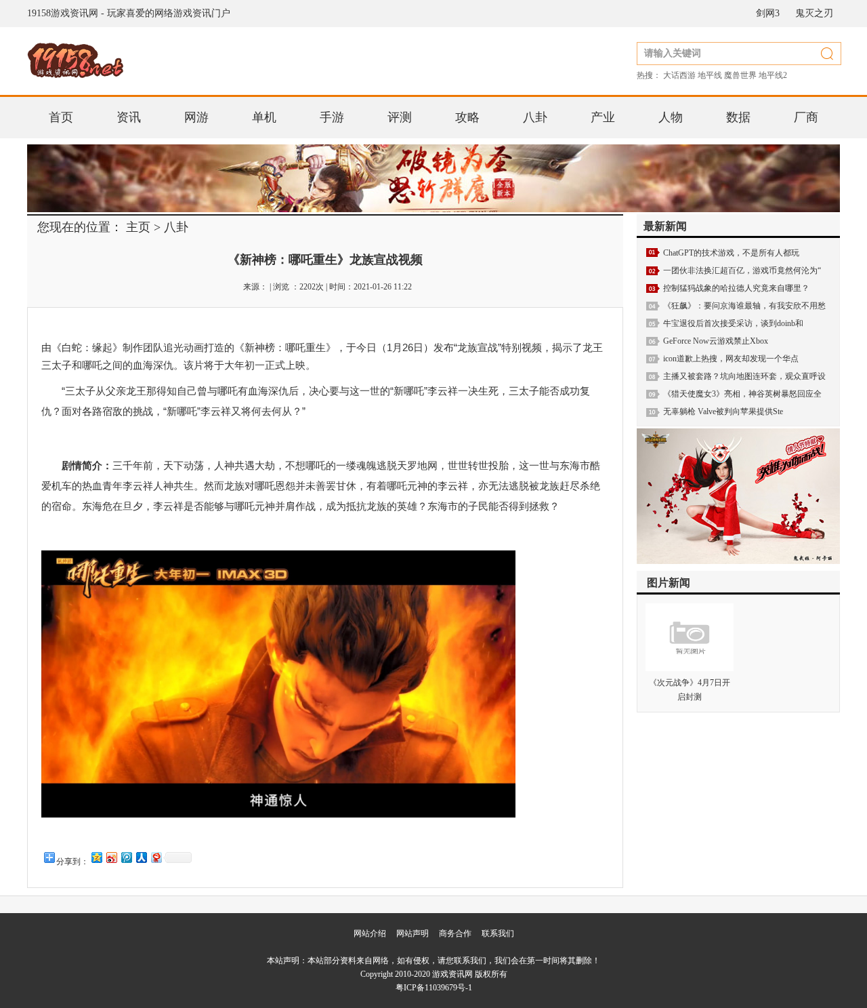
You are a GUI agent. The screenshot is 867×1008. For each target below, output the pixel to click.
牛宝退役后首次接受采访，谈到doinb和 (733, 323)
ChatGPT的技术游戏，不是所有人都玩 (731, 253)
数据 (738, 117)
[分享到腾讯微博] (126, 857)
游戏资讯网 (452, 974)
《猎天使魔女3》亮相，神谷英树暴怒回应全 (742, 394)
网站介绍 (370, 933)
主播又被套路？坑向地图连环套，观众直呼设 (744, 376)
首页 (61, 117)
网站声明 (412, 933)
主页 (138, 227)
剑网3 (768, 13)
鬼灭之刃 (814, 13)
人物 (670, 117)
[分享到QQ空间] (96, 857)
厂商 (806, 117)
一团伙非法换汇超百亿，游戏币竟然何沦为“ (742, 270)
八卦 (535, 117)
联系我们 (498, 933)
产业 (603, 117)
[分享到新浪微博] (111, 857)
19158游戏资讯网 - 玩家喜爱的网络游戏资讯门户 (128, 13)
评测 (399, 117)
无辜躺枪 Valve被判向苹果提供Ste (723, 411)
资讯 (129, 117)
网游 (196, 117)
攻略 (467, 117)
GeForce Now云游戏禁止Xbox (715, 341)
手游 (332, 117)
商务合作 (455, 933)
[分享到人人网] (140, 857)
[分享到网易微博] (155, 857)
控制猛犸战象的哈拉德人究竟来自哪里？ (736, 288)
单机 (264, 117)
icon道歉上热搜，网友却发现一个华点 (731, 358)
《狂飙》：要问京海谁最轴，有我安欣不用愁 (744, 305)
